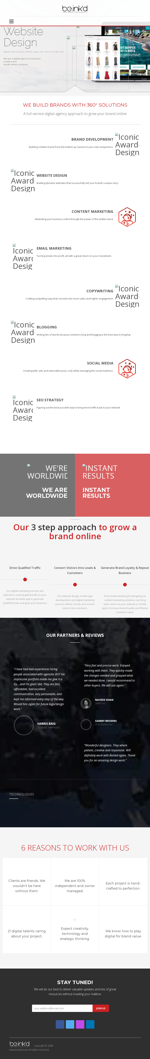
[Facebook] (60, 1024)
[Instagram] (80, 1024)
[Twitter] (70, 1024)
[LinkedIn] (90, 1024)
